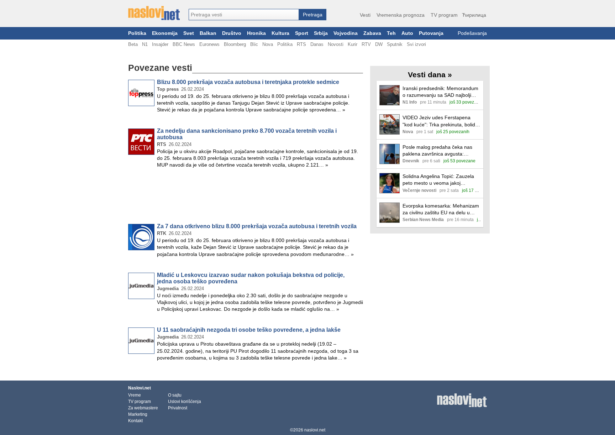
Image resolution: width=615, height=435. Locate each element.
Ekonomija (165, 33)
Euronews (209, 44)
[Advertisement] (245, 197)
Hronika (256, 33)
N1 (145, 44)
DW (379, 44)
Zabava (372, 33)
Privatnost (177, 407)
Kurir (352, 44)
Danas (317, 44)
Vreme (134, 395)
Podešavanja (472, 33)
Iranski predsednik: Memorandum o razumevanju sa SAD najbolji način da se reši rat (440, 92)
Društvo (231, 33)
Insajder (160, 44)
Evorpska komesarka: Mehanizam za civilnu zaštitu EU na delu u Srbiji (441, 209)
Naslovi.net (139, 388)
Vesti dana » (430, 74)
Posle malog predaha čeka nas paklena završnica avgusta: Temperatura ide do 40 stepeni (437, 150)
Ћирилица (474, 15)
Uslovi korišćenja (184, 401)
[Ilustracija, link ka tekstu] (389, 96)
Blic (254, 44)
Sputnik (395, 44)
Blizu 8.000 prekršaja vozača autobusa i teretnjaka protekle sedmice (248, 82)
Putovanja (431, 33)
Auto (407, 33)
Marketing (137, 414)
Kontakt (135, 420)
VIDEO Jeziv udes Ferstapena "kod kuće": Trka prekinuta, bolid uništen (439, 121)
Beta (133, 44)
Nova (267, 44)
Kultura (280, 33)
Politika (137, 33)
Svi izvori (416, 44)
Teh (391, 33)
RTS (301, 44)
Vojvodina (345, 33)
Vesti (365, 15)
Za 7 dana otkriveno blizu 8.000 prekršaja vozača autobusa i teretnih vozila (257, 226)
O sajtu (175, 395)
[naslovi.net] (154, 13)
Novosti (335, 44)
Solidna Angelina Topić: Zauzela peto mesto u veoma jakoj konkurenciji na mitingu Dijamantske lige (438, 180)
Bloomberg (235, 44)
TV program (444, 15)
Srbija (321, 33)
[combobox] (244, 14)
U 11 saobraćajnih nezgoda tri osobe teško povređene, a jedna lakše (249, 330)
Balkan (208, 33)
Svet (188, 33)
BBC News (184, 44)
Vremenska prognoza (401, 15)
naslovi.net (314, 430)
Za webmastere (143, 407)
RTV (366, 44)
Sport (301, 33)
